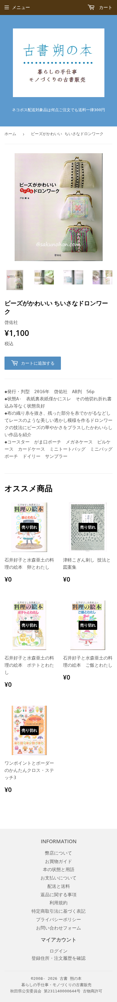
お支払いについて (58, 878)
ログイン (59, 951)
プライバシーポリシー (58, 919)
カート (104, 7)
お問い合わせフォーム (58, 928)
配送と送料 (58, 886)
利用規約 (59, 903)
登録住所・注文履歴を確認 (59, 958)
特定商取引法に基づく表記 (59, 911)
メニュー (21, 7)
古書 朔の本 (71, 978)
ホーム (10, 134)
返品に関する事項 (58, 894)
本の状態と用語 (58, 869)
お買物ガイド (58, 861)
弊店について (58, 853)
